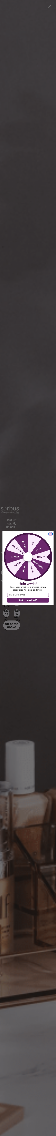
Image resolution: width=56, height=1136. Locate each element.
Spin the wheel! (28, 600)
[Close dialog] (50, 534)
